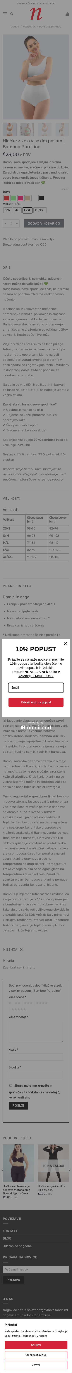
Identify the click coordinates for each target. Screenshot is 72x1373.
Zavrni (36, 1365)
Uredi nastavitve (36, 1355)
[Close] (65, 643)
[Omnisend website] (36, 725)
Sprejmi (36, 1345)
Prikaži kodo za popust (36, 702)
